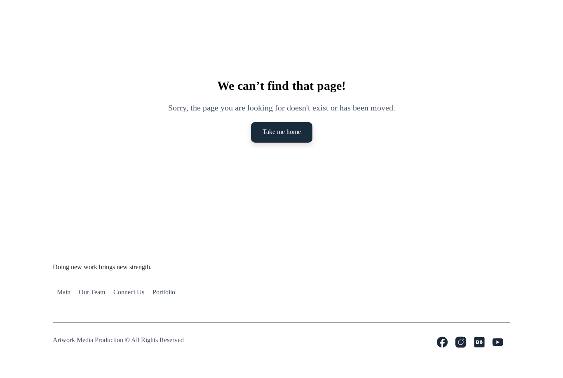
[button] (223, 36)
